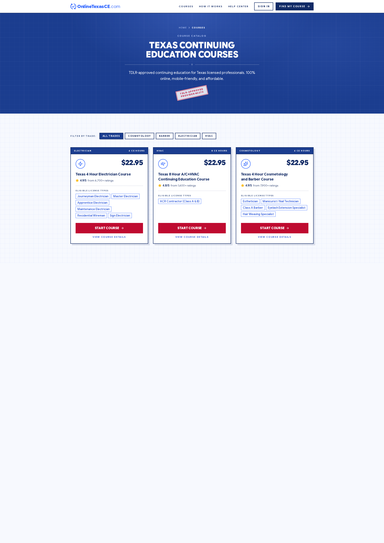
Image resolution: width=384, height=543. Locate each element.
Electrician (187, 135)
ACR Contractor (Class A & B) (179, 201)
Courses (186, 6)
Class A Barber (253, 208)
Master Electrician (125, 196)
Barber (164, 135)
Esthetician (250, 201)
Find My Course (292, 6)
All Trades (111, 135)
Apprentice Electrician (92, 203)
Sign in (264, 6)
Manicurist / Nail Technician (281, 201)
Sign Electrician (120, 215)
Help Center (238, 6)
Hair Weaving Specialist (258, 214)
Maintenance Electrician (93, 209)
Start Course (107, 228)
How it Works (211, 6)
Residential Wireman (91, 215)
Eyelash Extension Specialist (286, 208)
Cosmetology (139, 135)
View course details (109, 236)
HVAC (209, 135)
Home (183, 27)
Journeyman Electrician (92, 196)
